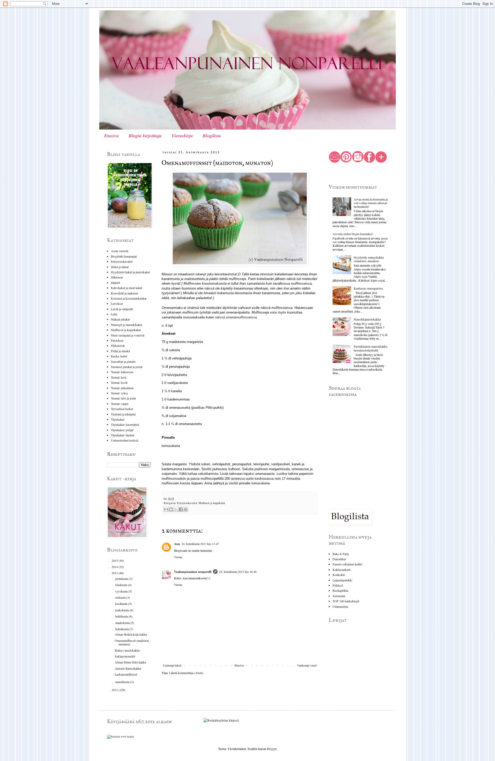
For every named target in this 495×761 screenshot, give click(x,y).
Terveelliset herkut (122, 409)
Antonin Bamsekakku (128, 668)
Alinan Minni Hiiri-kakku (130, 662)
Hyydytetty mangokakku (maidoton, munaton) (369, 259)
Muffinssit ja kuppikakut (212, 503)
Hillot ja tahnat (120, 267)
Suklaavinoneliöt (125, 656)
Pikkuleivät (118, 345)
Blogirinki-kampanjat (124, 256)
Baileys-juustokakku (127, 650)
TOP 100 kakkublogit (346, 601)
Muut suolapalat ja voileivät (127, 335)
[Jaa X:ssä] (175, 509)
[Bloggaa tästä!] (171, 509)
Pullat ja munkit (120, 351)
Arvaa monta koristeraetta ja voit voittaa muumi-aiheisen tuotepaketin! (371, 203)
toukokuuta (122, 610)
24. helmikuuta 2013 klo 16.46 (238, 572)
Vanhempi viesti (307, 665)
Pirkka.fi (338, 585)
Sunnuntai (339, 596)
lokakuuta (121, 585)
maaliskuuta (122, 623)
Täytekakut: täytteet (122, 435)
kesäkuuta (121, 604)
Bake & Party (341, 554)
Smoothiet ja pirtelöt (123, 361)
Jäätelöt (115, 283)
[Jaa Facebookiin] (180, 509)
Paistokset (117, 340)
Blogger (271, 749)
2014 (115, 567)
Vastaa (178, 557)
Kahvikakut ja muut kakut (126, 288)
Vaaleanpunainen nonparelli (192, 572)
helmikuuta (122, 629)
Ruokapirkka (340, 590)
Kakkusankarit (341, 569)
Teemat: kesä (118, 377)
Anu (177, 544)
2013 (115, 573)
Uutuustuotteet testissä (124, 440)
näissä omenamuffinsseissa (236, 317)
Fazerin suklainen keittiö (347, 564)
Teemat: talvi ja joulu (123, 398)
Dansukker (339, 559)
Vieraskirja (182, 135)
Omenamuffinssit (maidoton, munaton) (132, 642)
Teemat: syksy (119, 393)
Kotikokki (339, 575)
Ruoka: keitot (119, 356)
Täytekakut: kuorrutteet (125, 424)
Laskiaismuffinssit (126, 674)
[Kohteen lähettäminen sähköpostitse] (166, 509)
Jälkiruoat (117, 277)
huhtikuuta (122, 616)
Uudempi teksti (172, 665)
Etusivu (111, 135)
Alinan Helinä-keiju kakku (131, 634)
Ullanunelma (340, 606)
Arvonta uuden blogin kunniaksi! (353, 234)
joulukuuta (122, 578)
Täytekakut (117, 419)
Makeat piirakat (120, 319)
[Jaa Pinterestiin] (185, 509)
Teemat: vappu (119, 404)
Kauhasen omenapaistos (368, 288)
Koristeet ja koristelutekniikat (128, 298)
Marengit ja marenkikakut (126, 325)
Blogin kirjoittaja (145, 135)
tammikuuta (122, 682)
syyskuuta (121, 591)
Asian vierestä (119, 251)
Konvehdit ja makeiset (124, 293)
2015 (115, 560)
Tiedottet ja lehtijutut (123, 414)
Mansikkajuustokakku (367, 319)
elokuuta (120, 597)
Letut (114, 314)
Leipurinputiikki (342, 580)
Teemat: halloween (122, 372)
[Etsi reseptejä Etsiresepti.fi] (221, 720)
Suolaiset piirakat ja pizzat (126, 367)
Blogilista (212, 135)
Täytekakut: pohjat (122, 430)
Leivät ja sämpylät (122, 309)
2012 (115, 690)
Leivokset (117, 303)
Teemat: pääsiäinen (122, 388)
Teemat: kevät (119, 382)
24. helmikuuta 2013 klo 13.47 (200, 544)
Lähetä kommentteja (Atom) (186, 673)
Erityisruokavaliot (187, 503)
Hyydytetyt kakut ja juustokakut (130, 272)
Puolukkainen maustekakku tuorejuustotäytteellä (370, 348)
